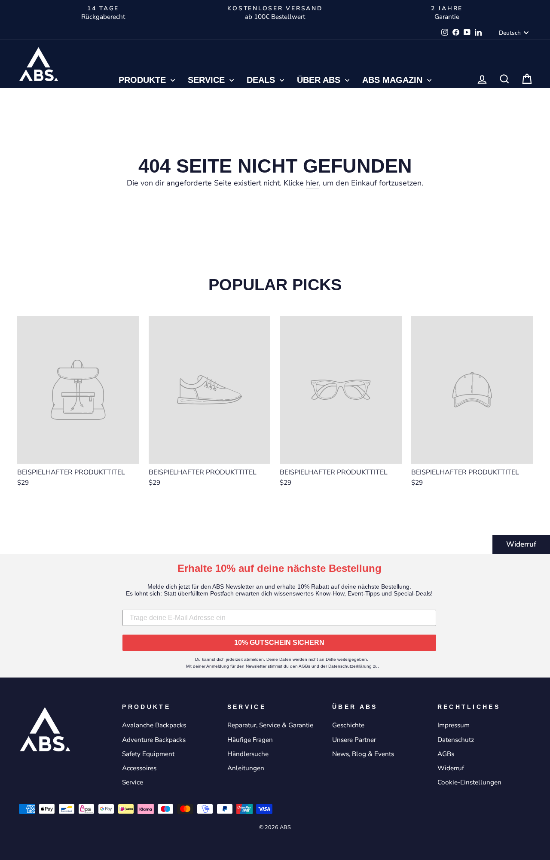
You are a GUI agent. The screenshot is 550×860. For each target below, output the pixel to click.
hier (312, 183)
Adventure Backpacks (154, 739)
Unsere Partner (354, 739)
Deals (262, 80)
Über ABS (320, 80)
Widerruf (521, 544)
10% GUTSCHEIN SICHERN (279, 642)
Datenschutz (455, 739)
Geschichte (348, 725)
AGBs (445, 754)
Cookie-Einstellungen (469, 782)
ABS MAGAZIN (393, 80)
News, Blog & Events (363, 754)
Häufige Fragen (250, 739)
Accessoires (139, 768)
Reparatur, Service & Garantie (270, 725)
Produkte (143, 80)
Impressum (453, 725)
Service (207, 80)
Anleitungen (245, 768)
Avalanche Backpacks (154, 725)
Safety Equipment (148, 754)
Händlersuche (248, 754)
